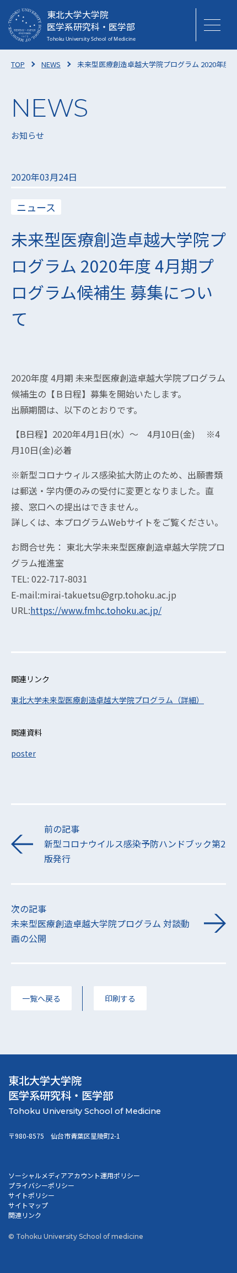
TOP (18, 64)
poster (23, 753)
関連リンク (24, 1215)
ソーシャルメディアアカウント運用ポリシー (74, 1175)
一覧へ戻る (41, 998)
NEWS (51, 64)
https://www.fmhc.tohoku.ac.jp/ (95, 610)
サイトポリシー (31, 1195)
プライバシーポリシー (41, 1185)
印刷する (120, 998)
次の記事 (100, 923)
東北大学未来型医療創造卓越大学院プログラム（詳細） (107, 699)
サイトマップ (28, 1205)
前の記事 (134, 843)
